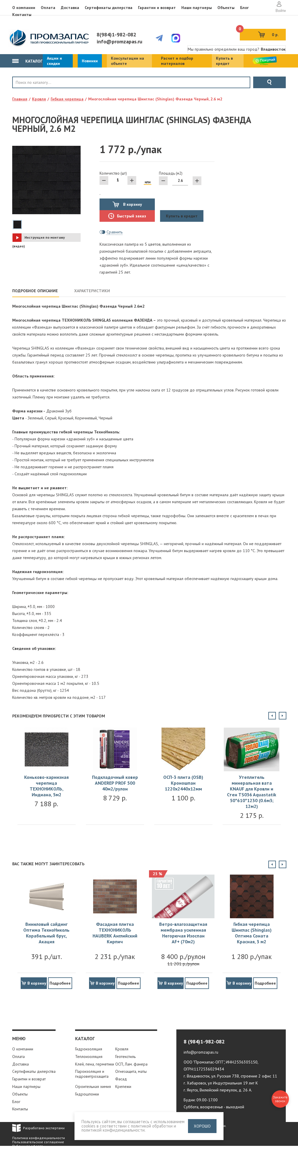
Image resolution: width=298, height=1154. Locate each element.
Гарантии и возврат (157, 7)
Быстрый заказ (131, 216)
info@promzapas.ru (119, 41)
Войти (281, 10)
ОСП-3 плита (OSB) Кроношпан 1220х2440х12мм (183, 783)
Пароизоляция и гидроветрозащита (92, 1074)
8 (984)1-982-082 (204, 1041)
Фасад (121, 1079)
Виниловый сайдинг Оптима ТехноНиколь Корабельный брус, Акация (46, 932)
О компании (23, 7)
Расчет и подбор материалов (177, 61)
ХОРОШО (202, 1126)
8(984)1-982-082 (116, 34)
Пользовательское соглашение (38, 1142)
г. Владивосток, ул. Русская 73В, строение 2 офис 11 (230, 1076)
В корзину (132, 204)
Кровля (31, 92)
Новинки (90, 60)
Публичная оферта (27, 1146)
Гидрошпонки (87, 1094)
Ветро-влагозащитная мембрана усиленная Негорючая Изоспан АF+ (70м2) (183, 932)
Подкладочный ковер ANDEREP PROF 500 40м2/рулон (115, 783)
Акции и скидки (54, 61)
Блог (244, 7)
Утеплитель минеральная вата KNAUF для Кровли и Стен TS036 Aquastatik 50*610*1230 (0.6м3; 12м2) (251, 791)
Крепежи (123, 1086)
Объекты (226, 7)
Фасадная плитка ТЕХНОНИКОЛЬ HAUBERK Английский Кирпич (115, 932)
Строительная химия (93, 1086)
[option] (46, 782)
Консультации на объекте (127, 61)
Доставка (70, 7)
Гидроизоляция (88, 1049)
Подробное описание (35, 290)
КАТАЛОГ (33, 61)
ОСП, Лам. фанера (131, 1064)
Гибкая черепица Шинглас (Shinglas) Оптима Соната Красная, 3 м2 (252, 932)
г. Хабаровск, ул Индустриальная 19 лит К (221, 1083)
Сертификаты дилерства (108, 7)
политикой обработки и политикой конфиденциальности (128, 1128)
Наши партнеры (196, 7)
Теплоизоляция (88, 1056)
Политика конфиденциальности (38, 1138)
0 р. (259, 33)
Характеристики (92, 290)
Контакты (21, 14)
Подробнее (60, 983)
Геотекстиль (125, 1056)
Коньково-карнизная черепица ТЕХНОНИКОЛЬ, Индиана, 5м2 (46, 785)
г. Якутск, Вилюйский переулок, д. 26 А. (218, 1090)
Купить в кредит (224, 61)
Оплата (48, 7)
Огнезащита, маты (131, 1071)
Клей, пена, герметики (94, 1064)
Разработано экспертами (44, 1128)
